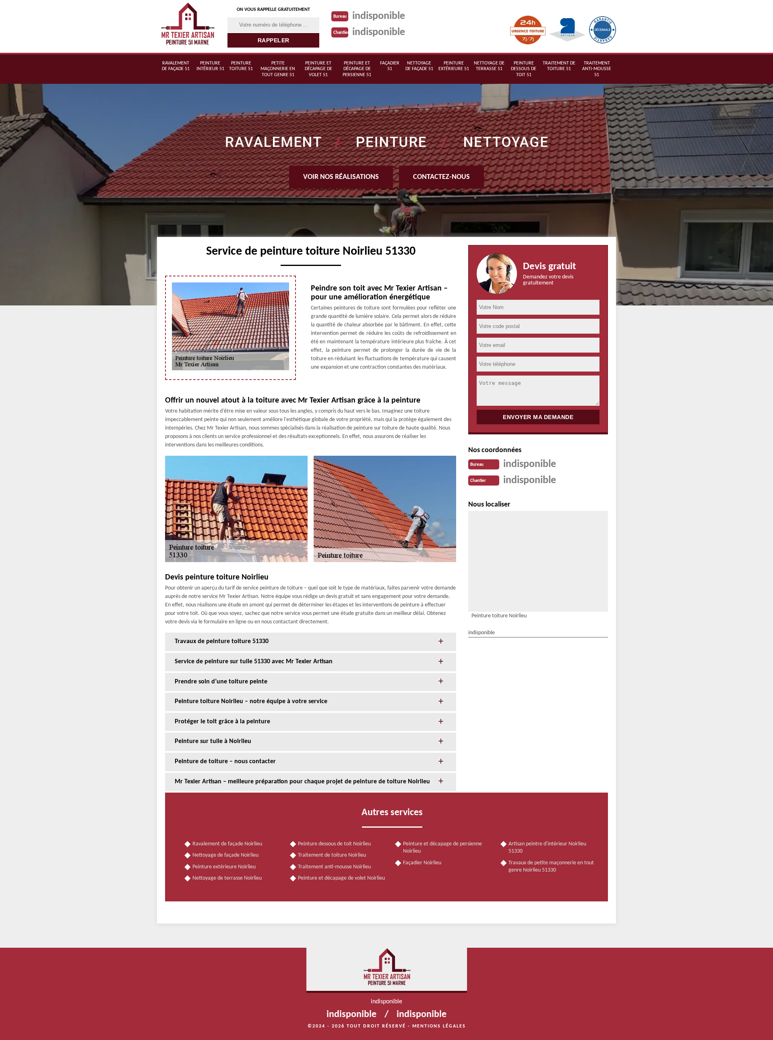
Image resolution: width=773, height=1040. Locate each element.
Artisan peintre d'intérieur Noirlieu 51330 (547, 847)
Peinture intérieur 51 (210, 66)
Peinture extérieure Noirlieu (224, 867)
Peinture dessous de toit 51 (523, 69)
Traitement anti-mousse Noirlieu (334, 867)
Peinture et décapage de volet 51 (318, 69)
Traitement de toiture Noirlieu (332, 855)
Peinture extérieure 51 (453, 66)
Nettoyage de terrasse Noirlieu (227, 878)
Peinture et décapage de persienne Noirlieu (442, 847)
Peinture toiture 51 (241, 66)
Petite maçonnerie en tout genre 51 (277, 69)
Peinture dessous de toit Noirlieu (334, 844)
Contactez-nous (441, 177)
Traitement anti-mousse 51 (596, 69)
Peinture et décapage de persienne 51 (357, 69)
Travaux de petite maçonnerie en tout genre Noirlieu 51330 (551, 866)
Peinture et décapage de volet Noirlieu (341, 878)
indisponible (378, 16)
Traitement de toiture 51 (559, 66)
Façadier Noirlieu (422, 863)
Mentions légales (439, 1026)
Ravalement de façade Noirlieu (227, 844)
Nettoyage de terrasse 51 (489, 66)
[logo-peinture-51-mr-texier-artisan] (187, 26)
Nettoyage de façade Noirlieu (225, 855)
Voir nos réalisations (341, 177)
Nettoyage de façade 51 (419, 66)
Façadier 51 (389, 66)
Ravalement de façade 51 (176, 66)
